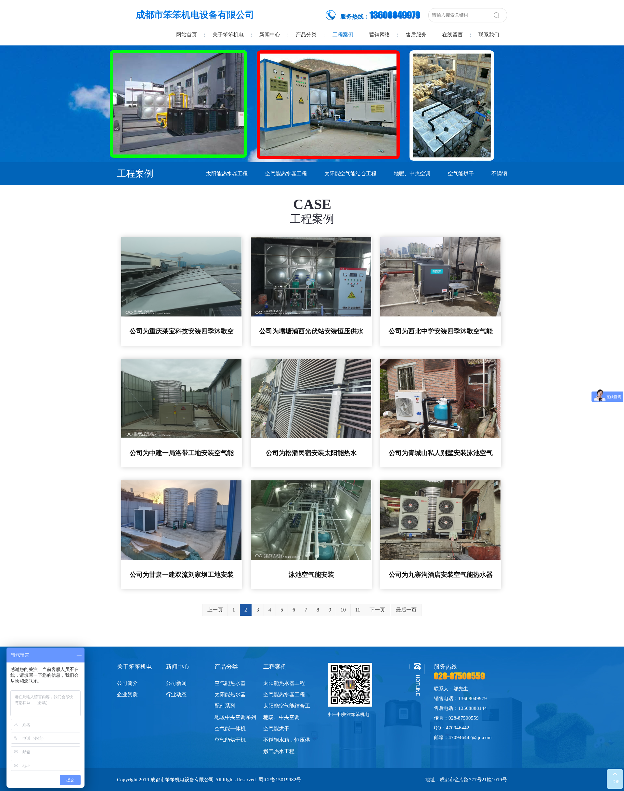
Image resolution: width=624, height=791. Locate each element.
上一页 (215, 609)
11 (357, 609)
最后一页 (406, 609)
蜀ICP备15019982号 (279, 779)
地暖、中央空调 (412, 173)
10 (343, 609)
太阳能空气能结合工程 (350, 173)
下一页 (377, 609)
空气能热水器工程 (286, 173)
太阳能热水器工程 (227, 173)
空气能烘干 (461, 173)
